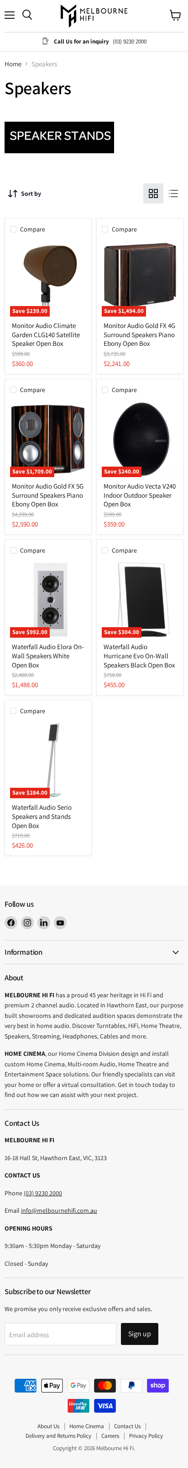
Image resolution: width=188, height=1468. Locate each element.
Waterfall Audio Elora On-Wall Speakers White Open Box (48, 655)
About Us (48, 1426)
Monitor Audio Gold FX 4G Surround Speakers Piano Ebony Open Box (139, 334)
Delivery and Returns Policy (58, 1436)
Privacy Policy (146, 1436)
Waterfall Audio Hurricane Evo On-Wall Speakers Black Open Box (139, 655)
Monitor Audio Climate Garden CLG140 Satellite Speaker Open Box (46, 334)
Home (13, 64)
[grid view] (153, 193)
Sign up (139, 1334)
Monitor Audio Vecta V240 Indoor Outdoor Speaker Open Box (140, 495)
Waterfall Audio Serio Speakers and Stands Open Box (42, 816)
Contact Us (127, 1426)
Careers (110, 1436)
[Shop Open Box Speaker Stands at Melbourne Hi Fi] (59, 155)
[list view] (173, 193)
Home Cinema (86, 1426)
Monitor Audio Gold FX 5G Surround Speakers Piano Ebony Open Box (48, 495)
